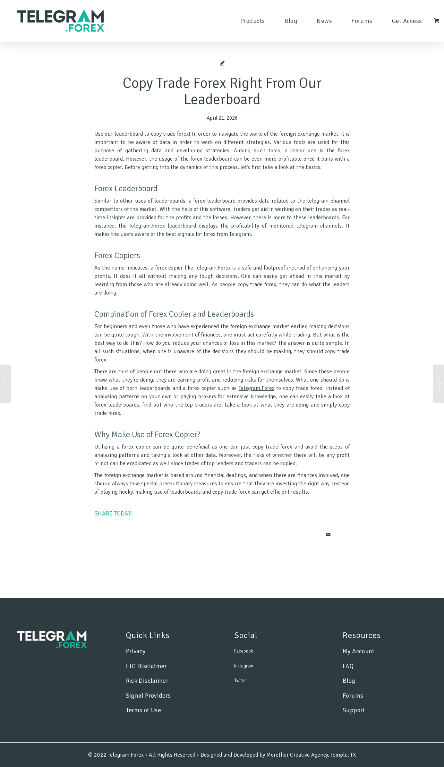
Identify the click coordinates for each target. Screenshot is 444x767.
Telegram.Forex (147, 225)
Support (354, 710)
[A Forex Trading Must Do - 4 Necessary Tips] (438, 384)
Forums (353, 695)
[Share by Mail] (328, 534)
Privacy (136, 651)
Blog (349, 680)
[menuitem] (253, 21)
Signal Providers (148, 695)
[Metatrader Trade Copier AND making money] (5, 384)
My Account (359, 651)
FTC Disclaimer (146, 666)
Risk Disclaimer (147, 680)
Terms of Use (143, 710)
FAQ (348, 666)
